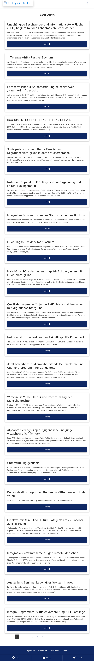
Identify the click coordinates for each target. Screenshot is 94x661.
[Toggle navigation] (87, 3)
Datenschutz (42, 651)
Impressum (31, 651)
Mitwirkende (54, 651)
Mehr (45, 44)
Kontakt (64, 651)
